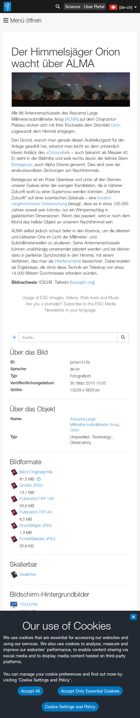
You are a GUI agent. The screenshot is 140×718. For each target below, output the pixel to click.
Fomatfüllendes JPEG (37, 538)
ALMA (71, 119)
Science (72, 6)
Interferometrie (68, 261)
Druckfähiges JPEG (36, 525)
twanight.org (82, 282)
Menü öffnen (25, 20)
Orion (115, 125)
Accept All (30, 691)
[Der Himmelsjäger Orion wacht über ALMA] (71, 89)
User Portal (94, 6)
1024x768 (28, 604)
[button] (39, 479)
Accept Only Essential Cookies (90, 691)
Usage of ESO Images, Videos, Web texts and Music (70, 297)
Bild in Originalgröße (36, 471)
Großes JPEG (31, 485)
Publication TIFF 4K (36, 512)
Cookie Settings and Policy (70, 706)
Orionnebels (59, 152)
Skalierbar (28, 574)
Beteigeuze (21, 164)
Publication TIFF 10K (37, 498)
